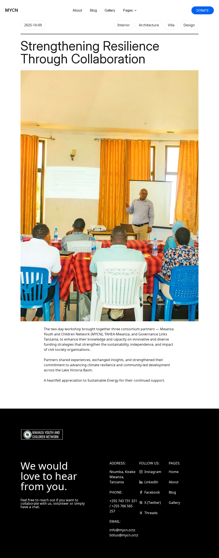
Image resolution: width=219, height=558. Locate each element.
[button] (202, 10)
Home (174, 471)
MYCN (11, 10)
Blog (93, 10)
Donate (203, 10)
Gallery (110, 10)
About (77, 10)
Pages (128, 10)
